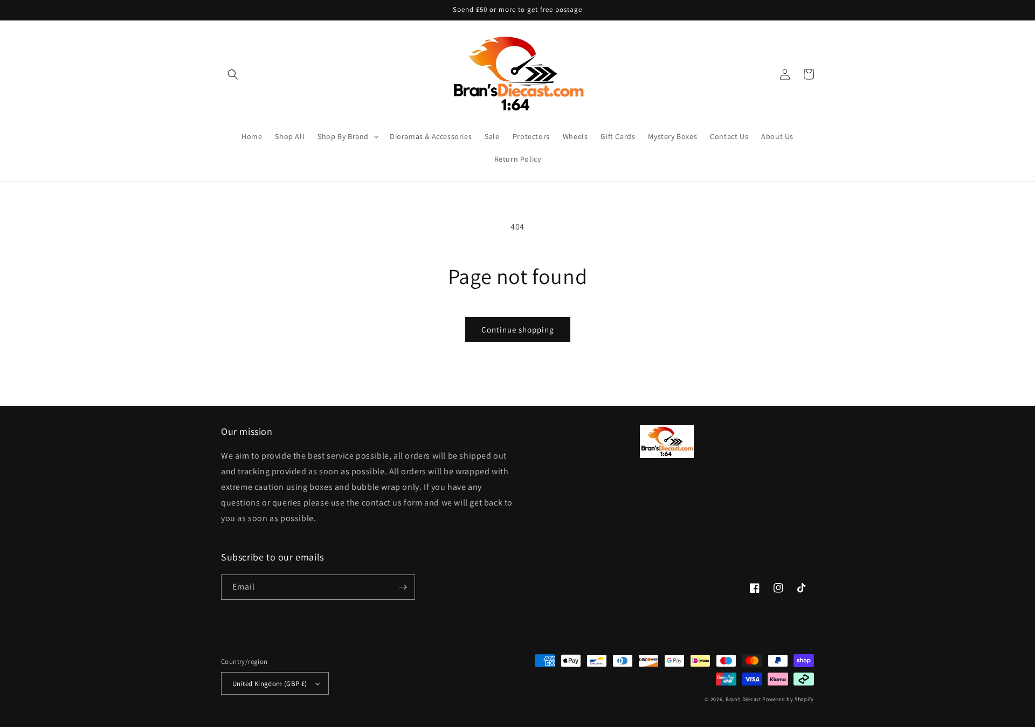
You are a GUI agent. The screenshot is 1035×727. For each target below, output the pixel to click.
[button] (233, 74)
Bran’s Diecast (744, 699)
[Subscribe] (403, 587)
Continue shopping (517, 329)
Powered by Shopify (788, 699)
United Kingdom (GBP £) (269, 683)
